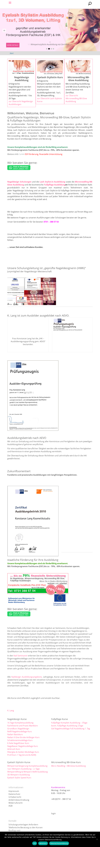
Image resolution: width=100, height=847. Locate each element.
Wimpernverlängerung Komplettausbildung (27, 766)
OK (34, 843)
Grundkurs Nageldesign (18, 728)
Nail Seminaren (21, 655)
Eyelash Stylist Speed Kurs (19, 777)
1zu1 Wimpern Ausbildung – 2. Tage (23, 768)
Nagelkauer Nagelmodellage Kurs (22, 746)
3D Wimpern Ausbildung (18, 774)
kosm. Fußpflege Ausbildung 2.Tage (67, 725)
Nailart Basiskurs (15, 734)
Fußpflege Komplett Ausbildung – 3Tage (69, 722)
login (53, 813)
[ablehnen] (97, 839)
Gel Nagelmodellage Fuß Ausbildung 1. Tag (70, 728)
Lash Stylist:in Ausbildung (52, 181)
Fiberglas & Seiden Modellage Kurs (23, 752)
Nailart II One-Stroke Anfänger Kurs (23, 737)
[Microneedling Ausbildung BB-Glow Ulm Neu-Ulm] (50, 30)
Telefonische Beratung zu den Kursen (26, 827)
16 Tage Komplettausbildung (20, 722)
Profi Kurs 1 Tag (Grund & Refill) (21, 755)
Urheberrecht (15, 797)
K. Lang (10, 710)
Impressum (14, 791)
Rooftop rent (14, 830)
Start (12, 53)
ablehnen (43, 843)
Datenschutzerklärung (59, 843)
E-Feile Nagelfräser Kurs (18, 743)
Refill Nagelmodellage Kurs (19, 731)
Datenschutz (14, 794)
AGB (10, 805)
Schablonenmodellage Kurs (20, 740)
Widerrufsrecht (16, 803)
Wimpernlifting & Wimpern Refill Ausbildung (27, 771)
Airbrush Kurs (13, 749)
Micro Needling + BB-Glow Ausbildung (68, 766)
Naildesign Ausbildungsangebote (26, 677)
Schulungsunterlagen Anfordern (23, 824)
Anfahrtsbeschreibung (19, 800)
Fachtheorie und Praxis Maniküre (22, 725)
